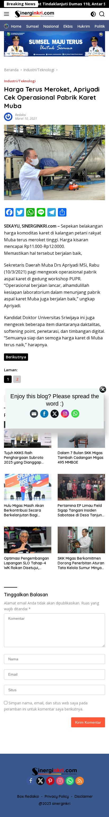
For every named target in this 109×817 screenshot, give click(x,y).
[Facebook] (30, 781)
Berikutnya (16, 356)
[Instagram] (60, 781)
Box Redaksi (28, 796)
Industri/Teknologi (20, 81)
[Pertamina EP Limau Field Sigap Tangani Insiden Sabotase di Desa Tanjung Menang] (81, 487)
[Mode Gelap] (93, 14)
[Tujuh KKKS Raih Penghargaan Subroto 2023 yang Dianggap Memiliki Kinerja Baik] (27, 434)
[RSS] (79, 781)
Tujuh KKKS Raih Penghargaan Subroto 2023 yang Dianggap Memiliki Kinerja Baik (23, 457)
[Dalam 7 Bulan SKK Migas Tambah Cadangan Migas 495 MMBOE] (81, 434)
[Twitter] (40, 781)
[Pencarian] (102, 14)
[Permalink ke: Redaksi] (8, 116)
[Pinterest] (50, 781)
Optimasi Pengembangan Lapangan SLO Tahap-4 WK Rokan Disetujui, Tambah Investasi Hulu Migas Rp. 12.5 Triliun (26, 563)
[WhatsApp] (70, 781)
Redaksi (20, 115)
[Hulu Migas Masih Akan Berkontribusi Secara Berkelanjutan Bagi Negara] (27, 487)
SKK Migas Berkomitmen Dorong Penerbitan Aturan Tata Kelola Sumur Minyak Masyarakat (81, 563)
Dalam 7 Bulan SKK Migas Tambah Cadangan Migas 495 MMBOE (80, 457)
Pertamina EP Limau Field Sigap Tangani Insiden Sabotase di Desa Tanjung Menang (81, 510)
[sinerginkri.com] (33, 13)
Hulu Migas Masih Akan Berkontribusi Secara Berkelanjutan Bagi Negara (24, 510)
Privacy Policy (57, 796)
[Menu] (7, 13)
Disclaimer (84, 796)
